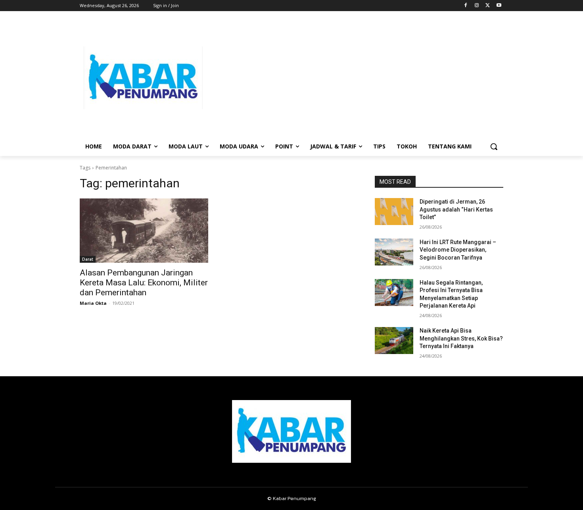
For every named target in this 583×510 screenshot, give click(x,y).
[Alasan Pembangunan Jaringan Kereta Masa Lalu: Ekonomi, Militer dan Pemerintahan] (144, 230)
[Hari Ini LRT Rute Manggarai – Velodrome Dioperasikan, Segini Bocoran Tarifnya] (394, 252)
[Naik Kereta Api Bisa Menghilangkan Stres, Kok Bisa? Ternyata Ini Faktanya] (394, 340)
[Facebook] (465, 5)
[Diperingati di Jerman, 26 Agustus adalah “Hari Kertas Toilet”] (394, 211)
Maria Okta (93, 303)
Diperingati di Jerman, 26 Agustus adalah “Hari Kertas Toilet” (456, 209)
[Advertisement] (355, 77)
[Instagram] (476, 5)
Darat (87, 259)
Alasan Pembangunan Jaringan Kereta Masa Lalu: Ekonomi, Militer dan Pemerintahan (144, 282)
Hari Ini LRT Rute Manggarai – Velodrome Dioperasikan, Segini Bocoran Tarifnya (458, 250)
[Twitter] (487, 5)
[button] (493, 146)
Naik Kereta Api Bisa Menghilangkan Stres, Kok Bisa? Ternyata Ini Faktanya (461, 338)
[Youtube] (498, 5)
